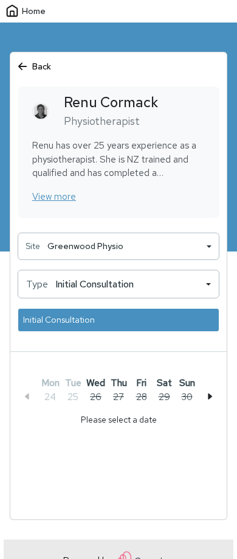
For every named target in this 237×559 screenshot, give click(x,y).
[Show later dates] (209, 396)
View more (54, 197)
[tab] (96, 390)
